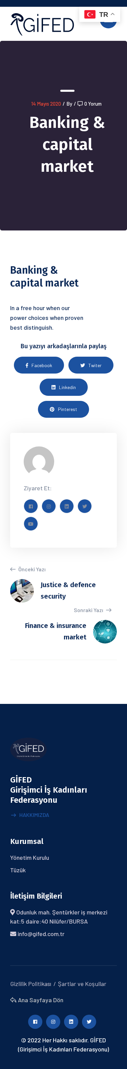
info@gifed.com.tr (41, 933)
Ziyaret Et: (38, 488)
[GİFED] (42, 23)
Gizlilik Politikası (30, 983)
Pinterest (67, 409)
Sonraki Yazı (89, 610)
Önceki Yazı (31, 569)
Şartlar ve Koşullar (82, 983)
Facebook (41, 365)
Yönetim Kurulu (29, 857)
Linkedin (67, 387)
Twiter (95, 365)
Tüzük (18, 870)
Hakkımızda (34, 815)
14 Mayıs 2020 (46, 104)
